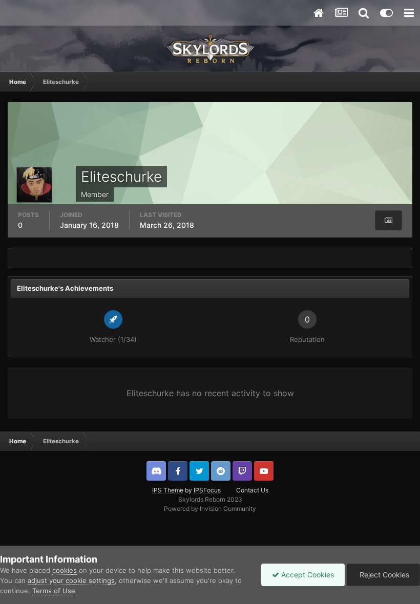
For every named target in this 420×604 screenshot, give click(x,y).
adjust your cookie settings (71, 580)
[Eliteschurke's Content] (388, 220)
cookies (64, 570)
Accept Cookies (306, 574)
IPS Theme (167, 490)
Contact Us (252, 490)
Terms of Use (53, 591)
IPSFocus (207, 490)
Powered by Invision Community (210, 508)
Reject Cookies (383, 574)
